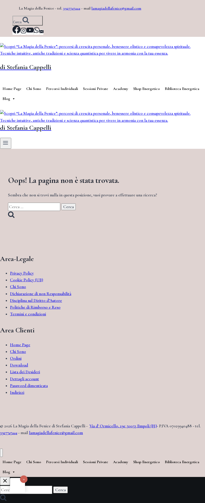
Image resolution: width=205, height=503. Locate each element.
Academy (120, 88)
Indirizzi (17, 392)
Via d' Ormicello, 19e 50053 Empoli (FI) (123, 426)
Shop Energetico (146, 88)
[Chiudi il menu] (1, 453)
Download (19, 365)
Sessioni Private (95, 88)
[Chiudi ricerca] (5, 481)
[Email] (42, 32)
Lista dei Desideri (25, 371)
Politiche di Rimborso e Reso (35, 307)
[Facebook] (16, 32)
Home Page (11, 88)
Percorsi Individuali (62, 88)
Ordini (16, 358)
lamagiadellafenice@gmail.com (116, 8)
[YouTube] (30, 32)
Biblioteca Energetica (182, 88)
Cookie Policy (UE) (26, 280)
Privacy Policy (22, 273)
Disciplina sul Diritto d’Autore (36, 300)
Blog (6, 98)
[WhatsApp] (37, 32)
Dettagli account (24, 379)
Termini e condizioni (28, 314)
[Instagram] (23, 32)
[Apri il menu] (5, 143)
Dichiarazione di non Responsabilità (40, 293)
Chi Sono (33, 88)
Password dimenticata (29, 385)
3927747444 (71, 8)
